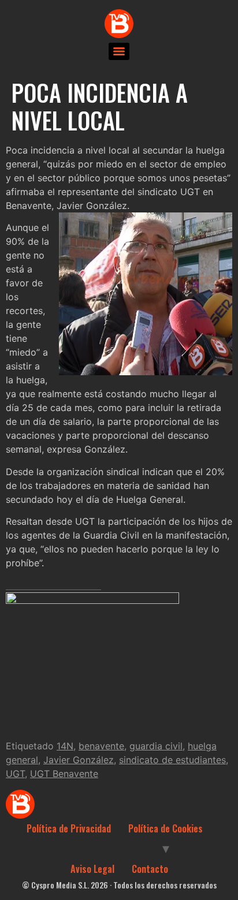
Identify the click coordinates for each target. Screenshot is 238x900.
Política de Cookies (165, 828)
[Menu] (119, 51)
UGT (15, 773)
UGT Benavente (64, 773)
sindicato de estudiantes (172, 759)
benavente (101, 746)
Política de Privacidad (69, 828)
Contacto (150, 869)
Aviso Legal (92, 869)
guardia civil (156, 746)
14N (65, 746)
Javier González (78, 759)
